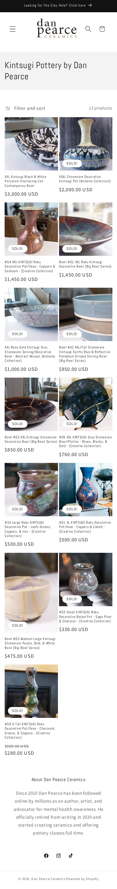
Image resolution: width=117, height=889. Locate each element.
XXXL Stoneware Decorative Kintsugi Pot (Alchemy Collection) (85, 179)
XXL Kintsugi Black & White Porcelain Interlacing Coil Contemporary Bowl (25, 181)
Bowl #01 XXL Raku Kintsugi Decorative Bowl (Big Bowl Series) (85, 264)
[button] (13, 29)
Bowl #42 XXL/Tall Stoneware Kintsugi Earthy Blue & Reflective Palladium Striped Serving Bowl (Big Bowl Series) (84, 354)
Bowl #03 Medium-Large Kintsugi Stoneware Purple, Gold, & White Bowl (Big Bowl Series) (30, 643)
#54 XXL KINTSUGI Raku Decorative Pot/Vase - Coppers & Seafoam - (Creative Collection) (30, 266)
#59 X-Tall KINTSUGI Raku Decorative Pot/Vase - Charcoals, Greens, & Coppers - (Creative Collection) (30, 731)
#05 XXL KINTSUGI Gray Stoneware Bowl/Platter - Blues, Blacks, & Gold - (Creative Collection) (85, 441)
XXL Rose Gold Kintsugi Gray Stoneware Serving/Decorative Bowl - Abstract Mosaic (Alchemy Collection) (30, 354)
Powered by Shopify (82, 878)
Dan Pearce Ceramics (48, 878)
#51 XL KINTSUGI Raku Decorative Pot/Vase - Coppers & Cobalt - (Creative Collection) (85, 527)
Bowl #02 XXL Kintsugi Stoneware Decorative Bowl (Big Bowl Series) (31, 439)
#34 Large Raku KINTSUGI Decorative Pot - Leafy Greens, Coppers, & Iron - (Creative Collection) (28, 529)
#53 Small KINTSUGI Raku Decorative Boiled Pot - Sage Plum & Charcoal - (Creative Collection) (85, 616)
